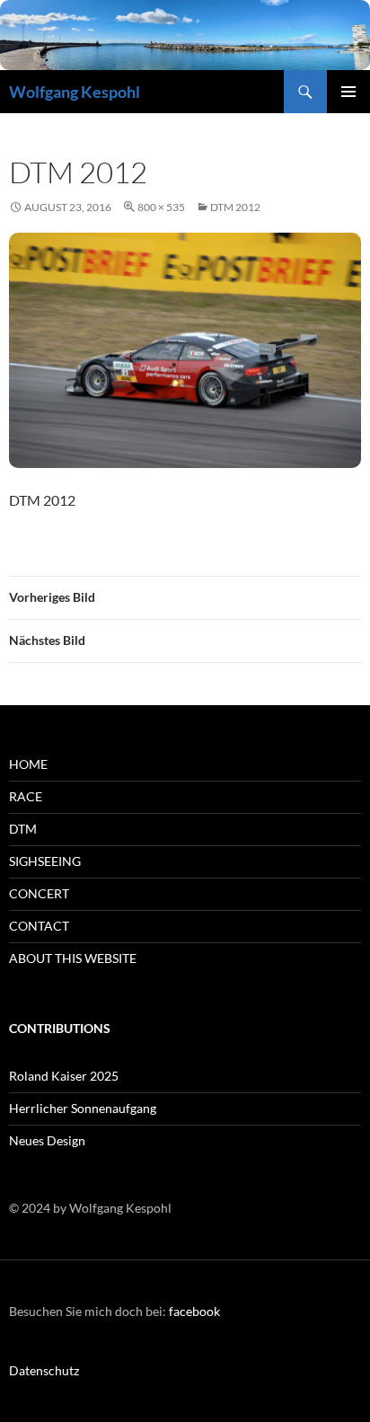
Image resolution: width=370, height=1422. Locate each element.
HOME (28, 764)
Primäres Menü (348, 91)
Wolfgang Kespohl (74, 92)
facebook (194, 1311)
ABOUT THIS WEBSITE (73, 958)
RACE (25, 796)
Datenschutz (44, 1370)
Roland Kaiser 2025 (64, 1075)
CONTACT (39, 925)
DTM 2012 (235, 207)
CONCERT (39, 893)
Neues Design (47, 1140)
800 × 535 (161, 207)
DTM (23, 828)
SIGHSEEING (45, 861)
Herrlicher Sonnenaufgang (82, 1108)
